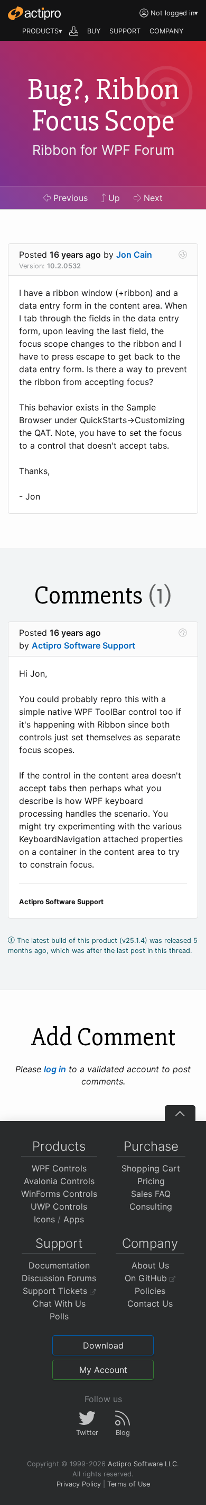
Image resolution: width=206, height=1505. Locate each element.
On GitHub (147, 1278)
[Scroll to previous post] (183, 632)
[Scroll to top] (180, 1113)
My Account (103, 1369)
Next (152, 197)
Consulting (150, 1206)
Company (150, 1243)
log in (55, 1069)
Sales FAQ (151, 1193)
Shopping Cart (150, 1168)
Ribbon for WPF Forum (103, 150)
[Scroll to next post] (183, 254)
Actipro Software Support (83, 645)
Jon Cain (134, 254)
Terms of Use (128, 1484)
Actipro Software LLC (142, 1464)
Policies (150, 1290)
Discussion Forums (59, 1278)
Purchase (151, 1146)
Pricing (151, 1181)
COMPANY (166, 31)
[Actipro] (34, 13)
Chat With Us (59, 1303)
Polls (59, 1316)
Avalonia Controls (59, 1181)
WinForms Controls (59, 1193)
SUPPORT (125, 31)
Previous (69, 197)
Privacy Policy (79, 1484)
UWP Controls (59, 1206)
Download (103, 1345)
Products (59, 1146)
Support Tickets (56, 1290)
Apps (73, 1219)
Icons (44, 1219)
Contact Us (150, 1303)
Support (59, 1243)
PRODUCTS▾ (42, 31)
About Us (150, 1265)
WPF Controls (59, 1168)
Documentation (59, 1265)
